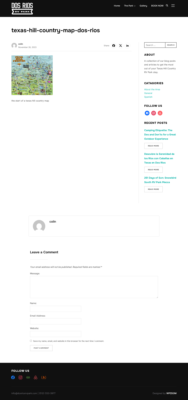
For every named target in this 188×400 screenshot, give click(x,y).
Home (117, 5)
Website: (34, 328)
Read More (153, 146)
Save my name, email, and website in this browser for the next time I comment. (68, 341)
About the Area (152, 89)
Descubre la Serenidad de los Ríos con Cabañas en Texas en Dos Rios (159, 158)
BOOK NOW (157, 5)
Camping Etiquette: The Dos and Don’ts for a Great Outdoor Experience (160, 134)
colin (20, 44)
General (148, 93)
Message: (35, 273)
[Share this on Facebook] (113, 45)
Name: (33, 303)
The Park (128, 5)
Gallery (143, 5)
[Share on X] (120, 45)
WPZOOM (171, 393)
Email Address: (37, 315)
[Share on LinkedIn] (127, 45)
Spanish (148, 96)
